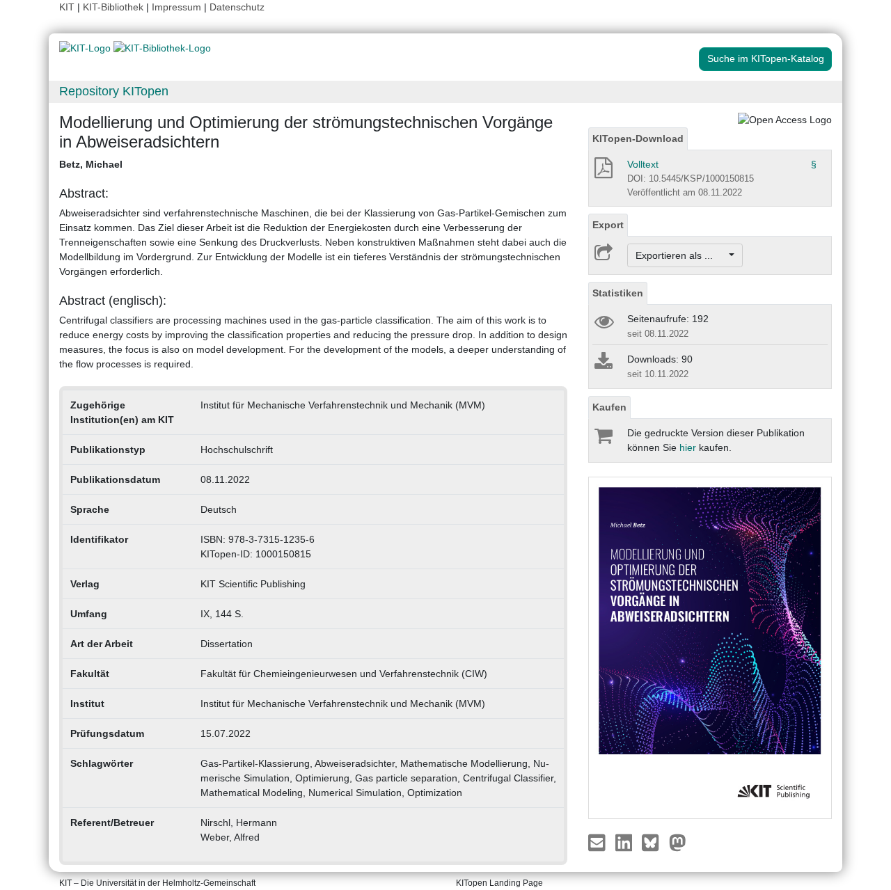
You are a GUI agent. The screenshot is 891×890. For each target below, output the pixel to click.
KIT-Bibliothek (114, 7)
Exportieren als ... (681, 255)
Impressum (176, 7)
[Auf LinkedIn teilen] (625, 842)
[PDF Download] (602, 171)
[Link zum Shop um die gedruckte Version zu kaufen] (602, 439)
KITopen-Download (638, 138)
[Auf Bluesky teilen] (654, 842)
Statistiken (617, 293)
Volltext (643, 164)
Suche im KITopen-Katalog (765, 58)
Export (608, 224)
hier (687, 447)
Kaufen (609, 407)
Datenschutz (237, 7)
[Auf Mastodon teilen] (677, 842)
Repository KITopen (113, 91)
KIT (66, 7)
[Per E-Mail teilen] (598, 842)
